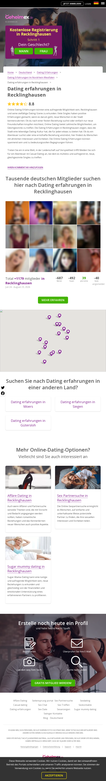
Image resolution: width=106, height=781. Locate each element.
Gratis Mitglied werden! (53, 683)
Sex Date (42, 709)
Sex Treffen (64, 704)
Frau (44, 51)
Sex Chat (42, 704)
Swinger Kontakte (53, 713)
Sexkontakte (85, 704)
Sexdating (85, 700)
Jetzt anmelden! (72, 3)
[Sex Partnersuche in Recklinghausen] (78, 477)
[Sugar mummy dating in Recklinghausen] (28, 548)
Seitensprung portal (42, 700)
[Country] (96, 2)
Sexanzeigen (63, 709)
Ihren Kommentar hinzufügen (25, 167)
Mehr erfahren (53, 300)
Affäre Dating (20, 700)
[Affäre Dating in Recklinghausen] (28, 477)
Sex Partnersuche (64, 700)
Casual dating (20, 704)
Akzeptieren (54, 775)
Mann (23, 51)
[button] (44, 347)
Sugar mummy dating (85, 709)
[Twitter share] (3, 387)
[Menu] (103, 3)
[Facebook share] (3, 393)
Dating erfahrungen (20, 709)
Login (88, 3)
